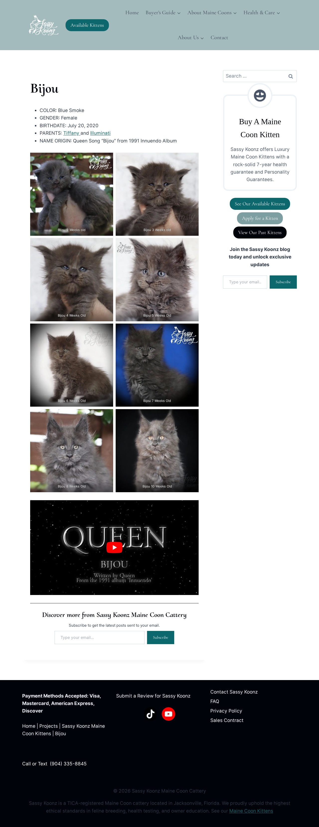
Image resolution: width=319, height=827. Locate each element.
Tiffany (71, 133)
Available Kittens (87, 25)
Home (132, 12)
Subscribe (160, 637)
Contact (219, 37)
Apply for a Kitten (260, 218)
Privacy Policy (226, 711)
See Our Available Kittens (260, 204)
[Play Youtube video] (114, 547)
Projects (48, 726)
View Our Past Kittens (260, 233)
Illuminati (100, 133)
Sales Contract (226, 720)
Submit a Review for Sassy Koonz (153, 696)
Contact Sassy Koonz (234, 692)
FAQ (214, 701)
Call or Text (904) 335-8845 (54, 764)
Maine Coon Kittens (251, 811)
